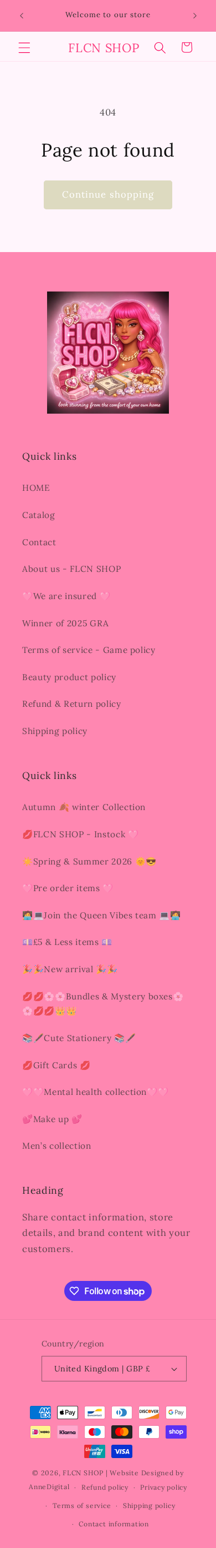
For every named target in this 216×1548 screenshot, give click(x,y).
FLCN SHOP (83, 1473)
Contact (39, 542)
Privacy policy (163, 1487)
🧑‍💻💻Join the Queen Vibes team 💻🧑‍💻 (101, 915)
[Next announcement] (195, 15)
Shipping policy (55, 731)
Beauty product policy (69, 677)
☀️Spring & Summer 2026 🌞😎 (89, 861)
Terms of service (82, 1505)
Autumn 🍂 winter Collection (84, 807)
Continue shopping (108, 194)
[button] (24, 47)
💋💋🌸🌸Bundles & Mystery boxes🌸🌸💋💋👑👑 (102, 1004)
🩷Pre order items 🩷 (68, 888)
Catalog (38, 515)
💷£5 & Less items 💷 (67, 942)
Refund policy (104, 1487)
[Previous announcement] (21, 15)
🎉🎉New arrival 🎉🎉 (70, 969)
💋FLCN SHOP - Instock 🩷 (80, 834)
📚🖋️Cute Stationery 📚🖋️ (79, 1038)
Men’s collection (56, 1145)
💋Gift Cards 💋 (56, 1065)
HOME (36, 488)
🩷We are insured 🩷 (66, 596)
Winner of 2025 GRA (65, 623)
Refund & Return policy (71, 703)
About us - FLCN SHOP (71, 569)
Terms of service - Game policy (89, 650)
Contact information (114, 1524)
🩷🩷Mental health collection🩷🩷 (95, 1092)
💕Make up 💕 (52, 1119)
